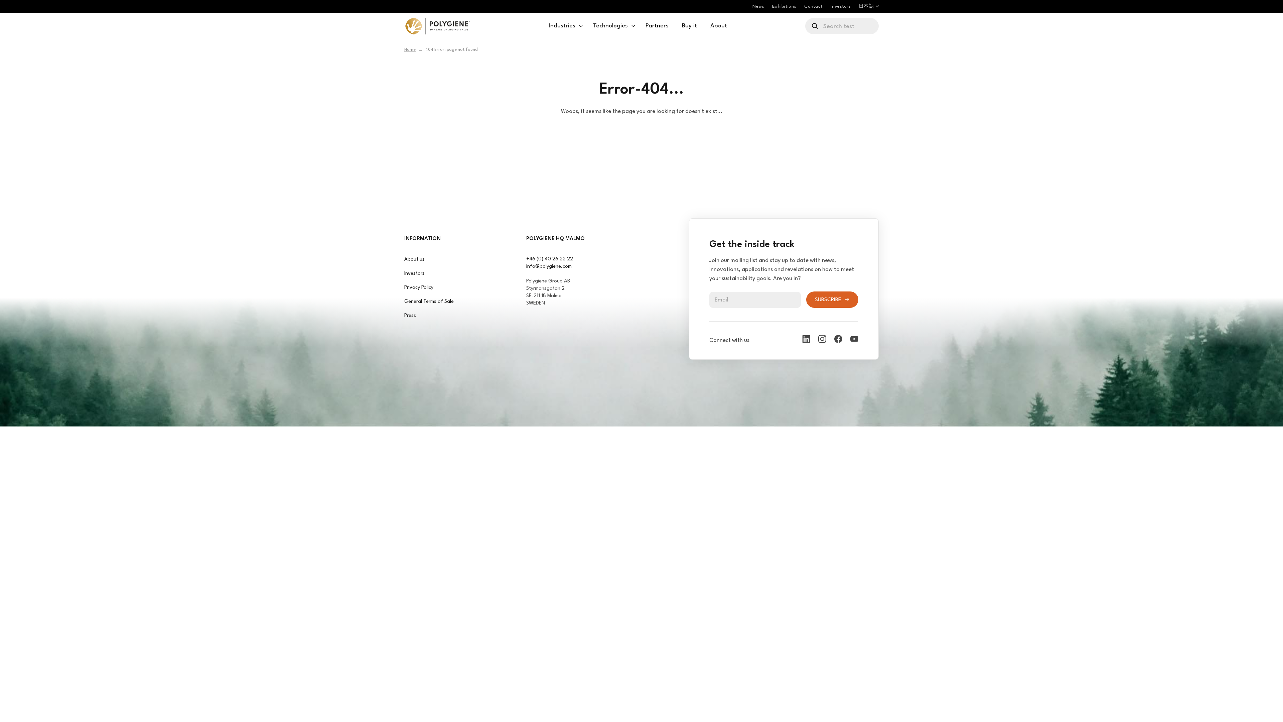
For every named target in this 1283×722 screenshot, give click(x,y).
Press (410, 315)
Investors (414, 273)
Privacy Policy (418, 287)
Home (410, 50)
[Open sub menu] (581, 26)
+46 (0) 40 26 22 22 (549, 259)
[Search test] (815, 26)
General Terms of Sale (429, 301)
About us (414, 259)
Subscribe (828, 300)
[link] (437, 26)
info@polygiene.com (549, 266)
